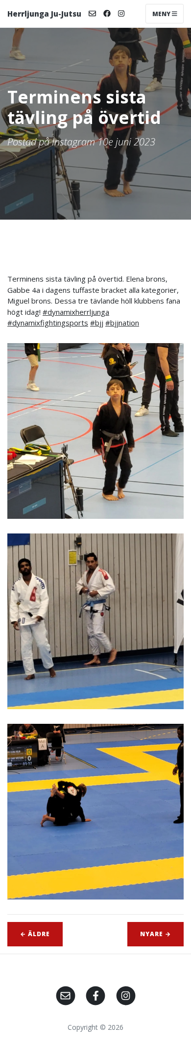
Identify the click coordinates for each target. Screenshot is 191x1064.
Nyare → (155, 934)
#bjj (96, 322)
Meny (162, 13)
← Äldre (35, 934)
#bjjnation (122, 322)
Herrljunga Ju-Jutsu (44, 14)
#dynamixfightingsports (47, 322)
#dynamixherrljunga (76, 312)
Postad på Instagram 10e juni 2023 (81, 141)
